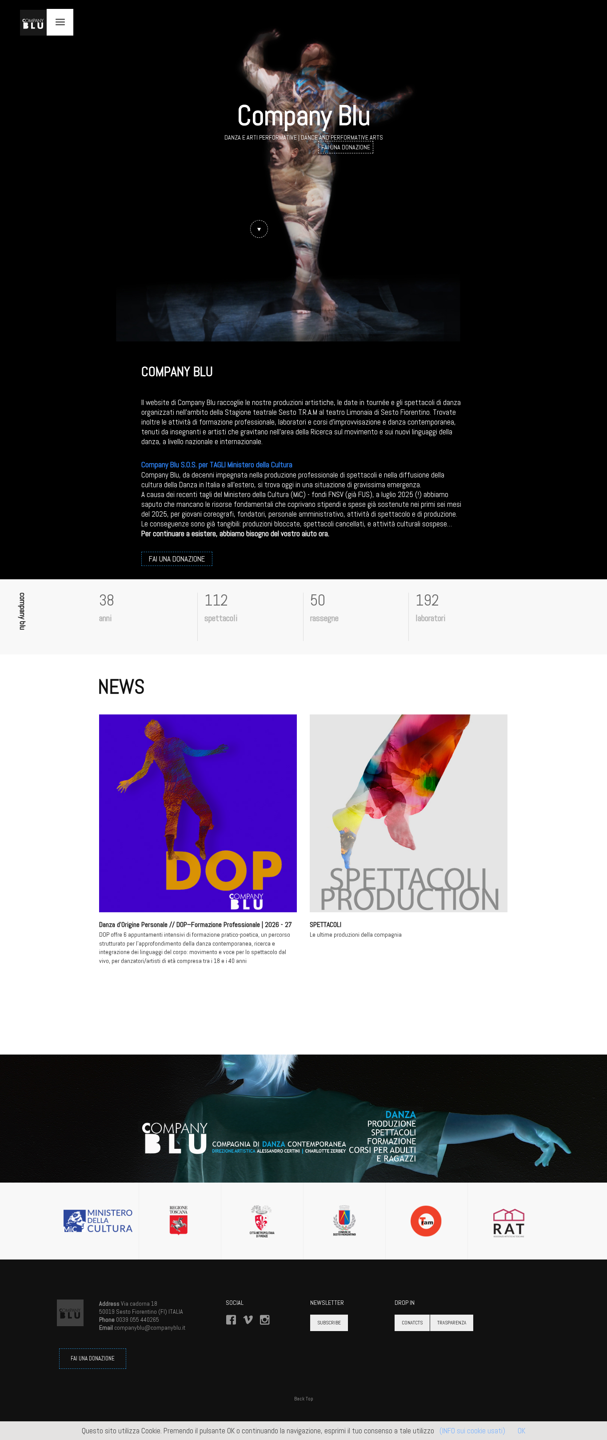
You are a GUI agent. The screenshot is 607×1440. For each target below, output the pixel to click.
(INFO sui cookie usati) (472, 1431)
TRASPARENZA (451, 1323)
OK (521, 1431)
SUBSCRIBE (329, 1323)
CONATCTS (412, 1323)
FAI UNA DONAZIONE (93, 1358)
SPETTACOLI (325, 924)
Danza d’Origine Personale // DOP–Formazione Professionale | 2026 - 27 (195, 924)
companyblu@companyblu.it (149, 1328)
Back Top (303, 1399)
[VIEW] (198, 813)
